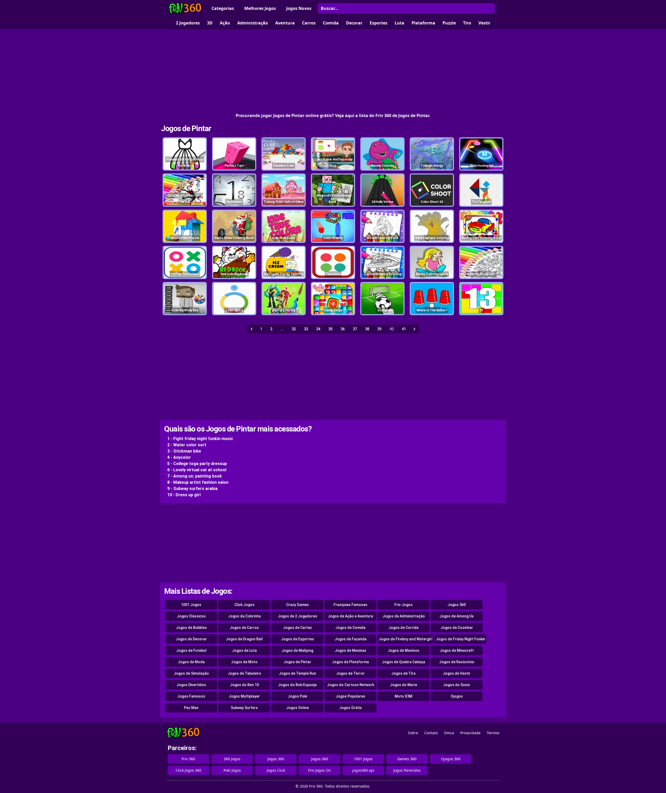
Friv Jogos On (319, 770)
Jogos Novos (298, 8)
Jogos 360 (456, 605)
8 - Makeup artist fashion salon (197, 482)
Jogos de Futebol (191, 650)
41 (404, 329)
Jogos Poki (297, 696)
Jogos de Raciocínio (456, 662)
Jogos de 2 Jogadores (297, 616)
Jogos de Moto (244, 662)
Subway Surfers (244, 708)
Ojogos (457, 696)
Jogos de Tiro (403, 673)
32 (294, 329)
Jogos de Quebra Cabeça (403, 662)
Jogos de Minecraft (457, 650)
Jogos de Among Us (456, 616)
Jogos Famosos (191, 696)
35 (330, 329)
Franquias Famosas (350, 605)
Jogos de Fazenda (351, 639)
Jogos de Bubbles (191, 628)
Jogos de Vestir (456, 673)
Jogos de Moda (191, 662)
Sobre (413, 732)
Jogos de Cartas (297, 628)
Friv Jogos (403, 605)
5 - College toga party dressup (197, 463)
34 (318, 329)
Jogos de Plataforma (350, 662)
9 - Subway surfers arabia (192, 488)
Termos (493, 732)
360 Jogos (232, 758)
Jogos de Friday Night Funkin (460, 639)
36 (343, 329)
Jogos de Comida (350, 628)
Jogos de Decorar (191, 639)
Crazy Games (297, 605)
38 (367, 329)
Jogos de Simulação (191, 673)
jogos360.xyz (363, 770)
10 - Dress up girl (184, 494)
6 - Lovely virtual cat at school (196, 469)
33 (306, 329)
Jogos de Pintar (186, 128)
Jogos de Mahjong (297, 650)
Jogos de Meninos (403, 650)
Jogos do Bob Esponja (297, 685)
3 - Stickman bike (184, 451)
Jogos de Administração (403, 616)
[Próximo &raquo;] (414, 329)
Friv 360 (188, 758)
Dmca (449, 732)
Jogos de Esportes (297, 639)
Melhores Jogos (260, 8)
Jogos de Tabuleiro (244, 673)
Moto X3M (403, 696)
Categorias (223, 8)
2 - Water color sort (186, 444)
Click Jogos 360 (188, 770)
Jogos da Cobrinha (244, 616)
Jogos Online (297, 708)
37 (355, 329)
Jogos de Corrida (403, 628)
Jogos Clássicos (191, 616)
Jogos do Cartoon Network (350, 685)
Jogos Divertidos (191, 685)
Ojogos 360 (450, 758)
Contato (431, 732)
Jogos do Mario (403, 685)
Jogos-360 (319, 758)
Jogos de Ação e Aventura (350, 616)
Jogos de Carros (244, 628)
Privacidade (470, 732)
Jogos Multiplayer (244, 696)
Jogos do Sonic (456, 685)
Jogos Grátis (350, 708)
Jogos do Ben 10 (244, 685)
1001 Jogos (191, 605)
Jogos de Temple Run (297, 673)
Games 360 (407, 758)
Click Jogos (244, 605)
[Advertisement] (333, 70)
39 (379, 329)
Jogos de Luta (244, 650)
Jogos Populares (350, 696)
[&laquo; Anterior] (251, 329)
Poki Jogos (232, 770)
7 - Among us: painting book (194, 476)
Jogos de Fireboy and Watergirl (405, 639)
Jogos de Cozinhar (456, 628)
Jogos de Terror (350, 673)
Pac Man (191, 708)
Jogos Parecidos (407, 770)
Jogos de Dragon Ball (244, 639)
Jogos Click (276, 770)
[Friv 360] (185, 8)
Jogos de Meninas (350, 650)
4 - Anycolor (179, 457)
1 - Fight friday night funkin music (200, 438)
